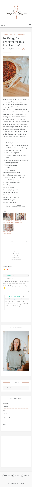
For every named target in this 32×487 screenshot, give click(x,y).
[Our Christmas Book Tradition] (8, 227)
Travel (4, 424)
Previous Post (9, 241)
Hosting (12, 34)
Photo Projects (6, 417)
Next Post (24, 241)
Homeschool (6, 403)
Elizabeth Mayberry (15, 296)
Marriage (5, 414)
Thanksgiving (21, 34)
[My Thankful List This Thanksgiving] (8, 216)
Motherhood (6, 406)
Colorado (5, 421)
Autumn (5, 34)
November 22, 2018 (8, 49)
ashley (9, 275)
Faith (4, 410)
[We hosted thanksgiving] (20, 216)
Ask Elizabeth (6, 428)
